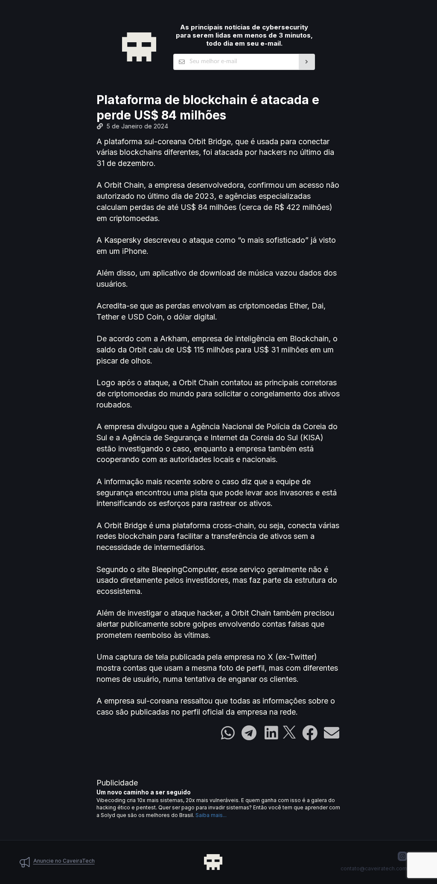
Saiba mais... (211, 815)
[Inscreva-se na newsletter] (307, 62)
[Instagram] (402, 856)
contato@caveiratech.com (374, 868)
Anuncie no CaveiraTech (64, 861)
